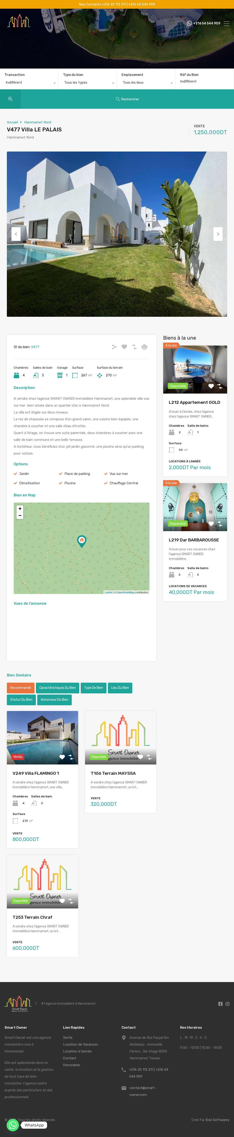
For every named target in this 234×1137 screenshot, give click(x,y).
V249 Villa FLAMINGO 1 (36, 773)
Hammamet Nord (37, 122)
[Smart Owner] (19, 33)
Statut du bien (21, 700)
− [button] (20, 515)
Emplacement (132, 75)
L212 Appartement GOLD (194, 402)
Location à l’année (77, 1051)
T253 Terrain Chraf (32, 917)
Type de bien (93, 688)
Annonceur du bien (54, 700)
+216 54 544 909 (206, 23)
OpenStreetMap (125, 592)
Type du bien (73, 75)
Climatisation (29, 483)
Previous (16, 234)
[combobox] (29, 83)
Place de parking (77, 474)
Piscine (70, 483)
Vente (67, 1038)
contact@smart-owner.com (143, 1091)
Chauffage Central (124, 483)
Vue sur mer (119, 474)
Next (218, 234)
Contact (69, 1058)
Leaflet (108, 592)
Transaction (15, 75)
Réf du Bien (189, 75)
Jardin (24, 474)
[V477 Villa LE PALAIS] (82, 541)
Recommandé (20, 688)
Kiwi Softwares (217, 1120)
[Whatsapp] (13, 1125)
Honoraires (71, 1065)
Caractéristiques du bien (57, 688)
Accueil (12, 122)
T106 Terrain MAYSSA (113, 773)
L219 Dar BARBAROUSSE (194, 540)
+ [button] (20, 508)
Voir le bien (195, 384)
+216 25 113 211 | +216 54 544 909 (148, 1073)
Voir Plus (42, 754)
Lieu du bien (120, 688)
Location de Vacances (80, 1044)
